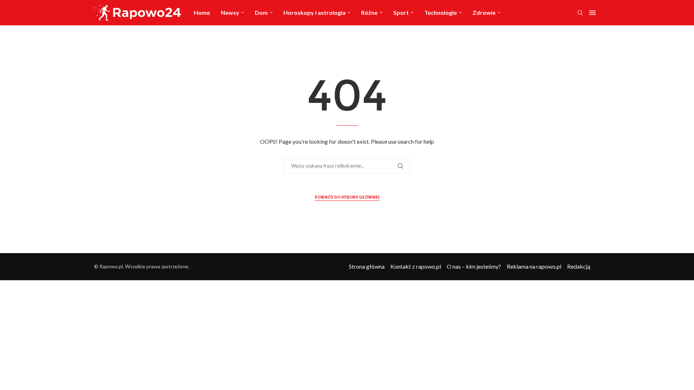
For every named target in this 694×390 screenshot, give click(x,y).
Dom (261, 12)
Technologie (440, 12)
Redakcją (578, 266)
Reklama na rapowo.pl (534, 266)
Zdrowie (484, 12)
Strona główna (367, 266)
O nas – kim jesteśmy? (474, 266)
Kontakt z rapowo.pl (415, 266)
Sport (401, 12)
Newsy (230, 12)
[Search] (580, 13)
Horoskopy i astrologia (314, 12)
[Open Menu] (592, 12)
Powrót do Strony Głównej (347, 197)
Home (202, 12)
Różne (369, 12)
